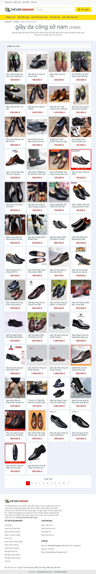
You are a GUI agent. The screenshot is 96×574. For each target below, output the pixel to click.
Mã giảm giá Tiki (11, 551)
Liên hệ (34, 2)
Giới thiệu (26, 2)
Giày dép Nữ (55, 17)
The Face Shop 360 (30, 567)
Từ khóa (16, 22)
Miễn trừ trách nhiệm (12, 535)
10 (64, 483)
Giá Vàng (42, 567)
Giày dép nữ (46, 532)
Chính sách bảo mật (12, 528)
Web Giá (50, 567)
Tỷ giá (19, 567)
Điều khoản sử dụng (12, 532)
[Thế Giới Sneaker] (16, 501)
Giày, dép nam (46, 525)
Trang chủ (8, 2)
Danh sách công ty (12, 545)
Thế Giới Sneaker (60, 572)
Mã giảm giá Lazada (12, 555)
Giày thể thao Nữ (70, 17)
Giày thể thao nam (48, 528)
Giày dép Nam (23, 17)
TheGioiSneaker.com (44, 572)
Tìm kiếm (84, 9)
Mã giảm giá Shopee (12, 558)
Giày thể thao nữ (47, 535)
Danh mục (17, 2)
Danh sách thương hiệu (13, 541)
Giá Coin (57, 567)
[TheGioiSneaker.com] (19, 9)
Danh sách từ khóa (12, 548)
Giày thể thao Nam (39, 17)
